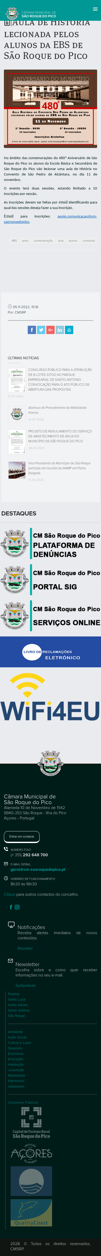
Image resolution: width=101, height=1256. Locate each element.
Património (16, 1081)
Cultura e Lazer (19, 1043)
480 (14, 240)
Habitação (16, 1065)
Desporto (15, 1048)
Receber (25, 948)
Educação (15, 1059)
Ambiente (15, 1032)
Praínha (13, 994)
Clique (9, 894)
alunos (73, 240)
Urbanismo (16, 1086)
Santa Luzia (16, 999)
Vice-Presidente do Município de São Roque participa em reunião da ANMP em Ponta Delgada (59, 468)
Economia (15, 1054)
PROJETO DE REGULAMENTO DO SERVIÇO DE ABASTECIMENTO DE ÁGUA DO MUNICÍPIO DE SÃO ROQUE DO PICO (60, 436)
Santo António (19, 1010)
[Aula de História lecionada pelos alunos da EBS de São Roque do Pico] (50, 108)
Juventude (16, 1070)
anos (25, 240)
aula (60, 240)
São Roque (16, 1016)
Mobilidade (16, 1076)
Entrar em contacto (21, 836)
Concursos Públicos (23, 1103)
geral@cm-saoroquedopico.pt (38, 869)
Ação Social (17, 1037)
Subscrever (26, 985)
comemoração (43, 240)
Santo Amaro (18, 1005)
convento (89, 240)
